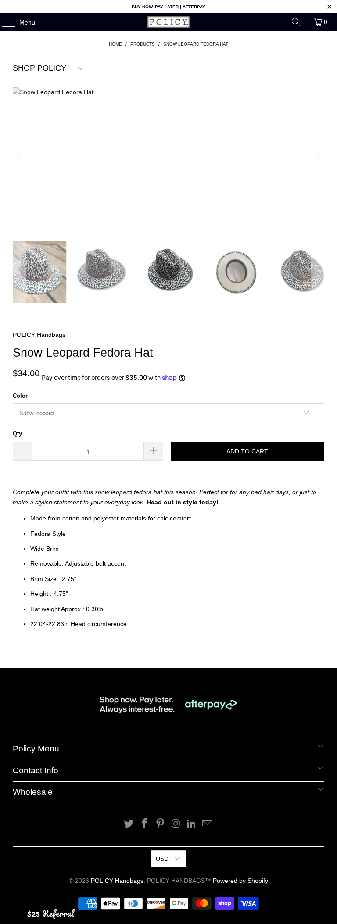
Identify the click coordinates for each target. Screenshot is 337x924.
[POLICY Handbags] (168, 22)
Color (20, 396)
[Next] (318, 157)
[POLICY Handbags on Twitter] (129, 824)
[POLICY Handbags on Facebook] (144, 824)
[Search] (295, 22)
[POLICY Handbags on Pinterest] (160, 824)
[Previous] (19, 157)
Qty (17, 433)
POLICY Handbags (39, 334)
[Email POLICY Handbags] (207, 824)
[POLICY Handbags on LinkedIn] (191, 824)
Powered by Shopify (240, 880)
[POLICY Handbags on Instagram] (176, 824)
